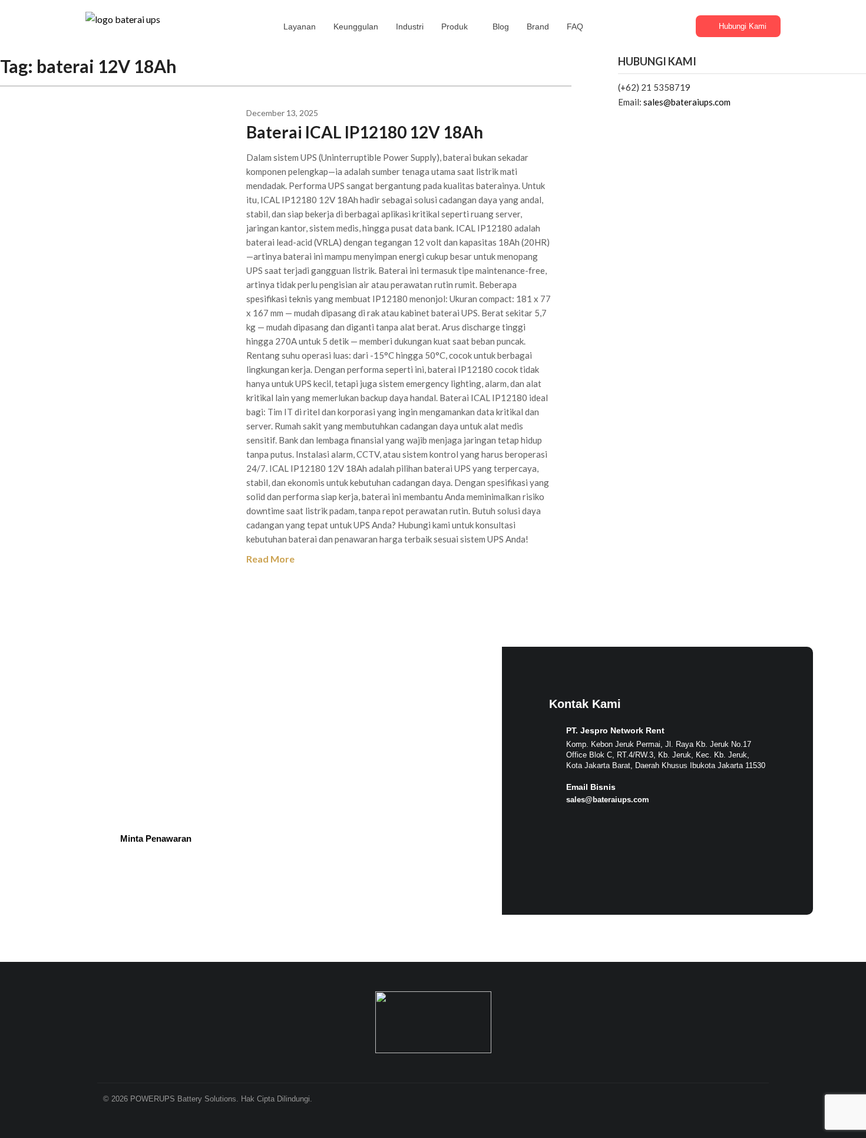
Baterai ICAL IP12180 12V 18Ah (364, 132)
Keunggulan (355, 26)
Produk (454, 26)
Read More (270, 558)
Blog (501, 26)
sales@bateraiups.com (687, 102)
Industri (410, 26)
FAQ (575, 26)
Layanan (299, 26)
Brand (538, 26)
